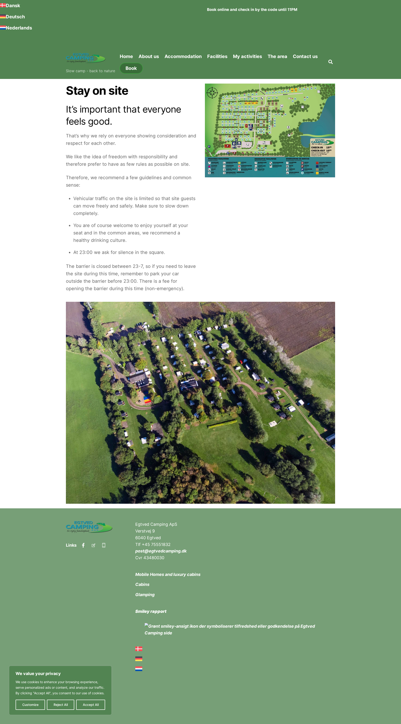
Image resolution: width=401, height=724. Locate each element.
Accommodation (183, 56)
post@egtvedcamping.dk (161, 551)
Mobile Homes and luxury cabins (167, 574)
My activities (247, 56)
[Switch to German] (138, 659)
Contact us (305, 56)
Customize (30, 705)
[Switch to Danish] (138, 649)
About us (149, 56)
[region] (60, 690)
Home (126, 56)
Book (131, 68)
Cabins (142, 584)
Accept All (91, 705)
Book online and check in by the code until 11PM (252, 9)
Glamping (145, 594)
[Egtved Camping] (85, 60)
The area (277, 56)
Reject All (61, 705)
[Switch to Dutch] (138, 669)
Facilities (217, 56)
